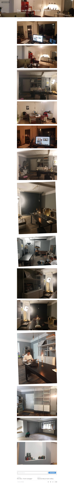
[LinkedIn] (52, 481)
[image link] (37, 453)
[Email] (55, 481)
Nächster (39, 477)
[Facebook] (48, 481)
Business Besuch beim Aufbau (46, 478)
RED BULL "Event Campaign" (24, 478)
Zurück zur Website (6, 2)
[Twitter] (50, 481)
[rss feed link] (56, 481)
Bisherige (19, 477)
